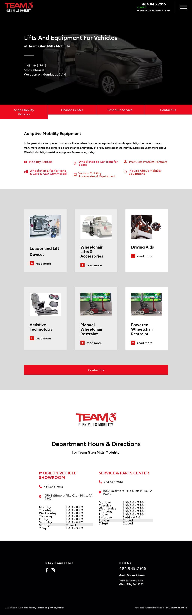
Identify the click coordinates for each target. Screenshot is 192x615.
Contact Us (168, 109)
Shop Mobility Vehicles (24, 111)
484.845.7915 (154, 3)
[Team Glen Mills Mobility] (19, 7)
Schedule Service (120, 109)
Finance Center (72, 109)
